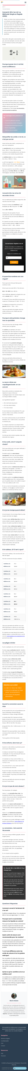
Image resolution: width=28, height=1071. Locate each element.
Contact (3, 1045)
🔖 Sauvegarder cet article (20, 1068)
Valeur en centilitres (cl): (14, 254)
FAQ (2, 1053)
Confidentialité (5, 1041)
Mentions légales (5, 1038)
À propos (3, 1056)
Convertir (14, 262)
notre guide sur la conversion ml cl (16, 636)
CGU (2, 1043)
